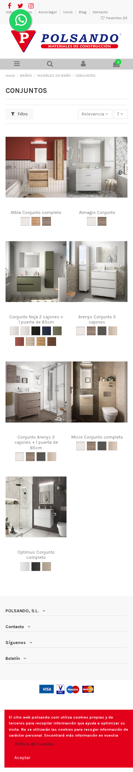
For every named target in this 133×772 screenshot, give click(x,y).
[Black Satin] (35, 330)
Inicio (68, 12)
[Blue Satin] (46, 330)
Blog (83, 12)
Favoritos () (116, 18)
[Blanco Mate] (25, 566)
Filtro (22, 114)
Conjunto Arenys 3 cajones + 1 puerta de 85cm (36, 442)
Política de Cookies (34, 744)
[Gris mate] (102, 330)
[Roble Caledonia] (112, 330)
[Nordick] (46, 566)
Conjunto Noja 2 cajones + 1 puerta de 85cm (36, 319)
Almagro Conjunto (97, 212)
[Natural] (30, 341)
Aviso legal (48, 12)
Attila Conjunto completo (36, 212)
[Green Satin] (57, 330)
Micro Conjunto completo (97, 437)
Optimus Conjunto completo (36, 555)
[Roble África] (41, 341)
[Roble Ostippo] (35, 221)
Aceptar (22, 757)
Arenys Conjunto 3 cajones (97, 319)
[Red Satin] (19, 341)
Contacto (100, 12)
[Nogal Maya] (51, 341)
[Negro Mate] (35, 566)
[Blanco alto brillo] (25, 221)
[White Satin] (25, 330)
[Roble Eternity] (46, 221)
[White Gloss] (14, 330)
